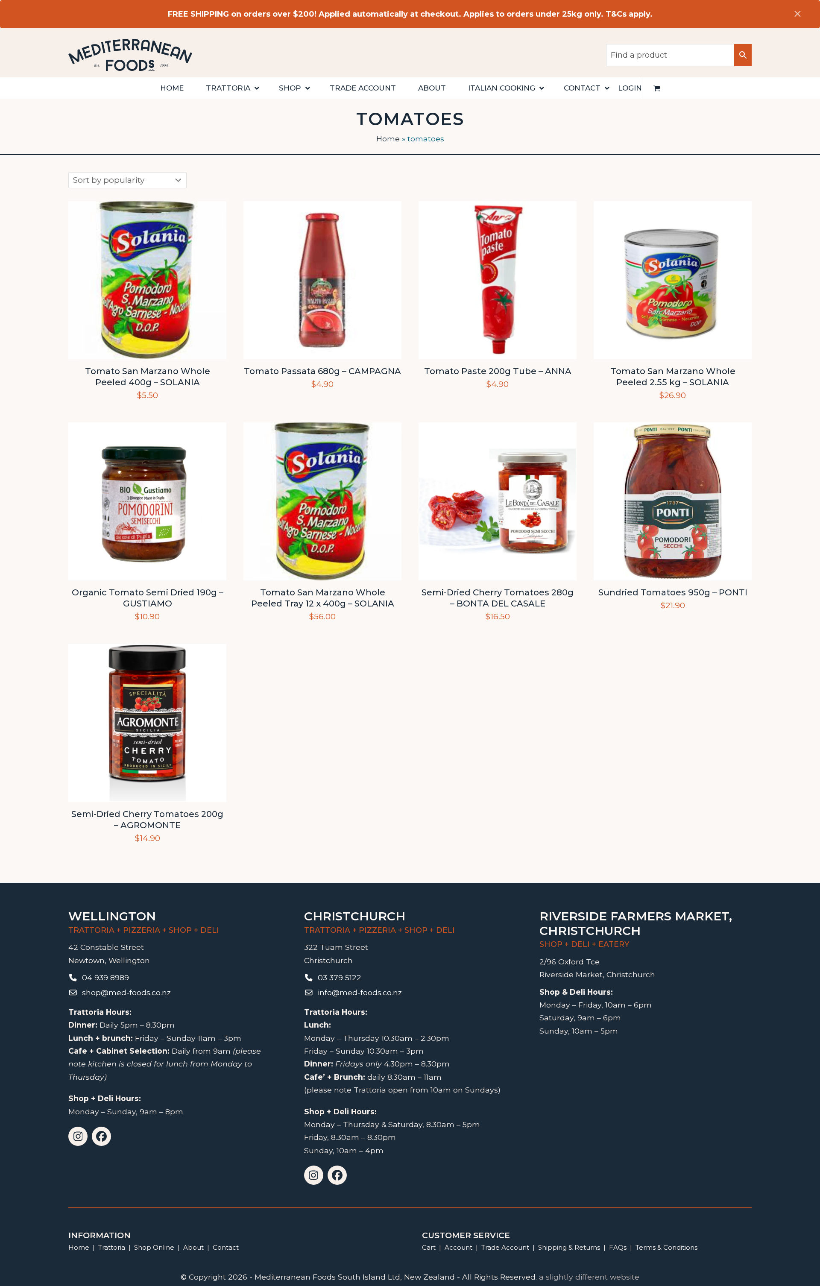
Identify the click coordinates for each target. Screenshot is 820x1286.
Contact (226, 1247)
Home (388, 138)
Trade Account (505, 1247)
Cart (429, 1247)
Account (458, 1247)
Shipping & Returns (569, 1247)
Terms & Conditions (666, 1247)
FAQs (618, 1247)
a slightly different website (589, 1276)
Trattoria (111, 1247)
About (193, 1247)
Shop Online (155, 1247)
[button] (656, 88)
